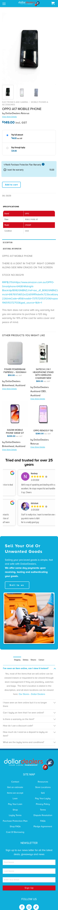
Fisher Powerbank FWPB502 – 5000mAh (15, 371)
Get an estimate (15, 787)
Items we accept (15, 793)
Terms (43, 809)
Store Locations (43, 787)
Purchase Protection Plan (15, 821)
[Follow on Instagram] (29, 907)
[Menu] (4, 4)
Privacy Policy (43, 804)
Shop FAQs (15, 826)
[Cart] (52, 3)
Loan (15, 798)
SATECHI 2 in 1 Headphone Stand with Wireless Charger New (43, 373)
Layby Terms (15, 815)
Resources (43, 781)
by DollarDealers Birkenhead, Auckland (13, 385)
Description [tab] (7, 242)
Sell (43, 793)
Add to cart (11, 184)
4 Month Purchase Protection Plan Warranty (24, 164)
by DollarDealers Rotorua (15, 115)
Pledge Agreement (43, 826)
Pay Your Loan (15, 804)
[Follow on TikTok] (36, 907)
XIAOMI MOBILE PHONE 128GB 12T (15, 431)
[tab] (17, 660)
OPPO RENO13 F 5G (43, 430)
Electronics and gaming (15, 102)
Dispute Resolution (43, 815)
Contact (15, 781)
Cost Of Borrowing (15, 832)
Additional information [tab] (12, 248)
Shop (15, 809)
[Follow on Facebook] (22, 907)
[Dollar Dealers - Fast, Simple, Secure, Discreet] (29, 3)
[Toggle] (54, 668)
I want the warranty (15, 169)
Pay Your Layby (43, 798)
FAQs (42, 821)
